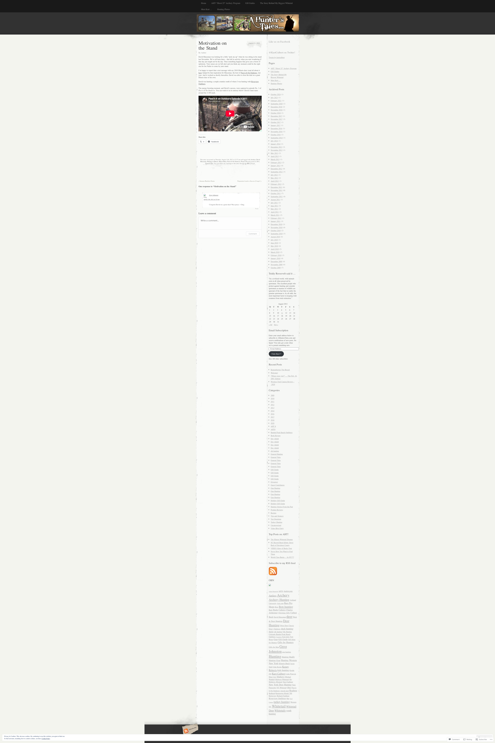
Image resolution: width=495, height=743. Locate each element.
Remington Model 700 (283, 693)
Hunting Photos (223, 9)
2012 (272, 404)
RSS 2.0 (249, 163)
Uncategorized (276, 525)
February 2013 (276, 162)
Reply (256, 208)
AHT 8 (273, 426)
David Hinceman (280, 617)
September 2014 (277, 137)
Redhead (272, 693)
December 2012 (276, 168)
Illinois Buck (222, 161)
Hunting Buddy (288, 656)
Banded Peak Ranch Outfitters (281, 432)
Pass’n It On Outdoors (249, 73)
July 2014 (274, 141)
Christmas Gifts (284, 613)
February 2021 (276, 100)
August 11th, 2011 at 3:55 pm (212, 199)
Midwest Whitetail (282, 679)
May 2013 (274, 153)
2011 (257, 161)
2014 (272, 411)
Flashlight (279, 637)
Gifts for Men (274, 647)
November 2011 (276, 190)
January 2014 (275, 144)
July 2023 (274, 97)
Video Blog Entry (277, 528)
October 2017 (276, 122)
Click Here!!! (276, 354)
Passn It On (244, 161)
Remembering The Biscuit (280, 369)
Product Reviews (277, 510)
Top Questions (276, 519)
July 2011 (274, 202)
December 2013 (276, 147)
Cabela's (282, 609)
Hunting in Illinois (212, 161)
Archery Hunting (279, 599)
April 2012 (275, 181)
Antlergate (288, 591)
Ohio (289, 687)
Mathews (280, 676)
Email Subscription (278, 330)
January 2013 (275, 165)
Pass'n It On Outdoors (233, 161)
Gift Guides (250, 3)
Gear (276, 639)
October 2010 (276, 230)
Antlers (273, 595)
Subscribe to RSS (189, 731)
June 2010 (274, 243)
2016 (272, 414)
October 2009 (276, 267)
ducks (271, 631)
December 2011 (276, 187)
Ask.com (280, 603)
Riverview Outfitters (277, 698)
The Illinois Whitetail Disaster (282, 539)
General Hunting (277, 454)
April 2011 (275, 212)
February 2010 (276, 255)
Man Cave (272, 677)
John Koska (277, 667)
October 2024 (276, 94)
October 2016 (276, 134)
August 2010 (275, 236)
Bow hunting (286, 606)
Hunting (275, 656)
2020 (272, 423)
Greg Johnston (213, 195)
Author (203, 52)
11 (282, 313)
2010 (272, 398)
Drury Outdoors (274, 629)
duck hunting (287, 628)
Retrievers (272, 696)
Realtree (293, 690)
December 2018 (276, 107)
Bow (276, 607)
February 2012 (276, 184)
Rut (288, 698)
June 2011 (274, 206)
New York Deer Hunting (280, 684)
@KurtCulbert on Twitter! (282, 52)
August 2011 (275, 199)
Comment (253, 234)
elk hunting (275, 451)
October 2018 (276, 113)
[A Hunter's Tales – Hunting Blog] (247, 23)
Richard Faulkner (283, 696)
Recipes (273, 513)
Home (203, 3)
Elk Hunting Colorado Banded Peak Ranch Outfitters (280, 634)
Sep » (276, 324)
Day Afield (275, 438)
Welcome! (274, 373)
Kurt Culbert (278, 673)
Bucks (275, 609)
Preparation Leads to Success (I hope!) (249, 181)
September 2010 (277, 233)
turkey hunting (282, 702)
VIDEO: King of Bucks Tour (281, 548)
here (200, 73)
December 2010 (276, 224)
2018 (272, 420)
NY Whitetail (281, 687)
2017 (272, 417)
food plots (286, 637)
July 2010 (274, 240)
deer (289, 616)
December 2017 (276, 116)
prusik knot (284, 691)
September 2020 (277, 103)
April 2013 (275, 156)
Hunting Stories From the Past (282, 506)
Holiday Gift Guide (278, 500)
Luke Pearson (291, 674)
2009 (272, 395)
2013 (272, 407)
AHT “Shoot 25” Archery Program (225, 3)
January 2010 (275, 258)
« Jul (270, 324)
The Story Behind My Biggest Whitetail (276, 3)
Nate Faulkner (288, 682)
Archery (253, 159)
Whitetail (279, 706)
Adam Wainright (273, 591)
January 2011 (275, 221)
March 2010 (275, 252)
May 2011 (274, 209)
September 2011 (277, 196)
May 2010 (274, 246)
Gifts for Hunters (286, 642)
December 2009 (276, 261)
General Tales (209, 163)
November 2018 (276, 110)
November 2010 (276, 227)
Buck (271, 610)
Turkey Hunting (276, 522)
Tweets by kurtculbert (277, 57)
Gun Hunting (275, 488)
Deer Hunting (279, 623)
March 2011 (275, 215)
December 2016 (276, 128)
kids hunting (283, 670)
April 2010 (275, 249)
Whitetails (280, 710)
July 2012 (274, 175)
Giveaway (274, 482)
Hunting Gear (274, 660)
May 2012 (274, 178)
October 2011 (276, 193)
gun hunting (286, 652)
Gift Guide (275, 469)
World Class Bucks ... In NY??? (282, 557)
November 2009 (276, 264)
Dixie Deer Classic (287, 625)
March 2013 (275, 159)
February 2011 (276, 218)
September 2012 (277, 172)
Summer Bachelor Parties (207, 181)
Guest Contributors (277, 485)
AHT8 (273, 429)
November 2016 (276, 131)
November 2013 (276, 150)
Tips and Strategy (277, 516)
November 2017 (276, 119)
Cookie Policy (46, 738)
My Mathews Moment (280, 680)
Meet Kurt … (206, 9)
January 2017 (275, 125)
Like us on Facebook (279, 41)
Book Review (275, 435)
